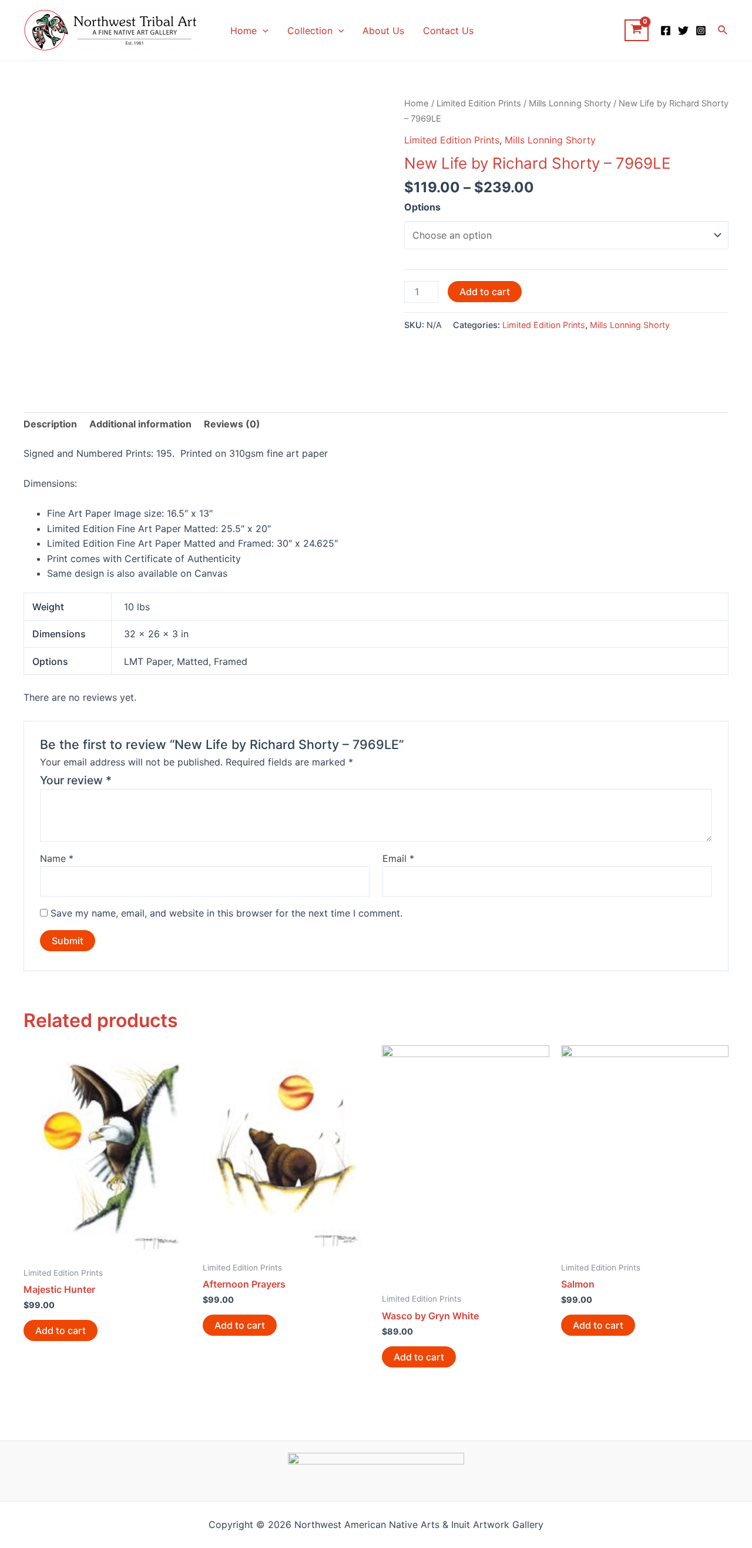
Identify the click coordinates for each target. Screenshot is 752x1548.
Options (422, 207)
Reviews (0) (232, 424)
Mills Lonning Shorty (570, 103)
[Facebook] (665, 30)
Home (243, 30)
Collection (310, 30)
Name (56, 858)
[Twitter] (683, 30)
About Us (383, 30)
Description (50, 424)
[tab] (50, 424)
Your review (76, 780)
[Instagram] (701, 30)
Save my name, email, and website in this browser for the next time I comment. (226, 913)
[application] (262, 30)
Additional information (140, 424)
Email (398, 858)
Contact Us (448, 30)
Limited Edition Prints (479, 103)
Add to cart (484, 291)
